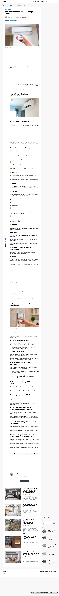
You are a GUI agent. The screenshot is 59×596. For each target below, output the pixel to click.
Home (3, 5)
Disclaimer (13, 573)
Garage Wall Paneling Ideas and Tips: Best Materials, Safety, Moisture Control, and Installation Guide (51, 562)
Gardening (47, 1)
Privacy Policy (9, 573)
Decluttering (42, 571)
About (18, 573)
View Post (24, 501)
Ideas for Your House (9, 5)
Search (54, 523)
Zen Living (15, 554)
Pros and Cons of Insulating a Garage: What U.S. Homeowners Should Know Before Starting (52, 554)
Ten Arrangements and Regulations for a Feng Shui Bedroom (30, 506)
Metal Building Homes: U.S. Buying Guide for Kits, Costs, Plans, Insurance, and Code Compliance (51, 538)
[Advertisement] (24, 56)
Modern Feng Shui (12, 506)
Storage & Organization (9, 554)
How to (52, 1)
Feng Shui (50, 571)
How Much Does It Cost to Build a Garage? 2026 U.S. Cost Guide (52, 530)
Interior (38, 1)
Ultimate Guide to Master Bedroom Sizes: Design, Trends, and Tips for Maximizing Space (30, 490)
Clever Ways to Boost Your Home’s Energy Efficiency (29, 538)
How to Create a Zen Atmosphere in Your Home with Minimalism (31, 553)
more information (49, 592)
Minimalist (37, 571)
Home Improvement (9, 537)
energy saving (19, 66)
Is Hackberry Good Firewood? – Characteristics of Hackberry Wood (28, 521)
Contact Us (16, 573)
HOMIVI (4, 1)
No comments (23, 17)
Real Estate (34, 1)
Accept (54, 592)
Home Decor (42, 1)
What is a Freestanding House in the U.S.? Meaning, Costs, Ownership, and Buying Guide (52, 546)
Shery (9, 16)
